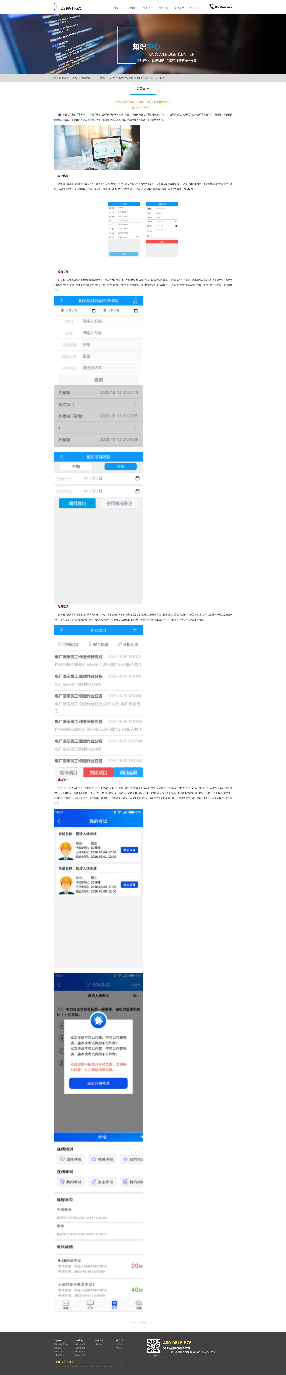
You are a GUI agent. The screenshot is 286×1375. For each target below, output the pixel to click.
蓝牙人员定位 (59, 1355)
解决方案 (163, 7)
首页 (116, 7)
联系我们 (119, 1347)
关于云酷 (119, 1344)
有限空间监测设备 (61, 1344)
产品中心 (147, 7)
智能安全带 (58, 1347)
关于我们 (132, 7)
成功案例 (98, 1344)
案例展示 (179, 7)
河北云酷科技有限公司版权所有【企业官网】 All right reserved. (79, 1366)
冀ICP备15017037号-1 (113, 1366)
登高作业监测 (79, 1347)
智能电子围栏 (59, 1351)
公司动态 (100, 77)
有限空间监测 (79, 1344)
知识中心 (195, 7)
